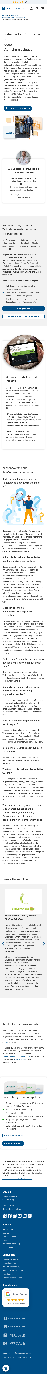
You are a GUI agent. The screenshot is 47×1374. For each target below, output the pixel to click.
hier (6, 1042)
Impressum (6, 1353)
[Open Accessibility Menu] (5, 1368)
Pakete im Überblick (13, 1143)
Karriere (5, 1233)
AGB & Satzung (8, 1357)
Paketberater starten (13, 1135)
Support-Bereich (9, 1205)
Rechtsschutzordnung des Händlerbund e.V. (17, 1179)
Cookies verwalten (24, 1357)
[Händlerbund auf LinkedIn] (24, 1216)
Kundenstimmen (9, 1236)
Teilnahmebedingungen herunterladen (23, 316)
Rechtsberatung (9, 1263)
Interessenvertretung (11, 1244)
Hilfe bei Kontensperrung (12, 1270)
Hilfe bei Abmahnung (11, 1267)
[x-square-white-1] (4, 1216)
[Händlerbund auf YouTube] (19, 1216)
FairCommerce (8, 1247)
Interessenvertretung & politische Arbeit (14, 17)
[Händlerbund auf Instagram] (14, 1216)
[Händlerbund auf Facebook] (9, 1216)
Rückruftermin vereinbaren (18, 108)
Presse (5, 1240)
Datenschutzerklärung (23, 1353)
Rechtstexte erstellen (11, 1259)
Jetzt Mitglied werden (23, 308)
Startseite (5, 15)
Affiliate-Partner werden (12, 1278)
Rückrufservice (20, 1059)
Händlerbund (14, 15)
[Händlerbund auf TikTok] (29, 1216)
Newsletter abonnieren (11, 1209)
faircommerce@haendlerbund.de (16, 1056)
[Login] (31, 8)
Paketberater (7, 1274)
